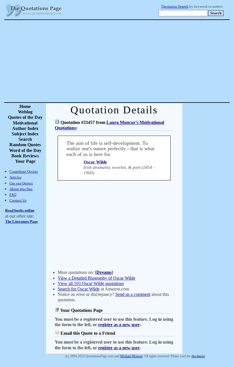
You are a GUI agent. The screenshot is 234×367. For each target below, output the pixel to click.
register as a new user (119, 324)
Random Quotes (25, 144)
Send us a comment (132, 294)
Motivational (25, 123)
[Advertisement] (137, 61)
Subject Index (25, 133)
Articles (15, 177)
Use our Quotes (21, 183)
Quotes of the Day (25, 117)
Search (25, 139)
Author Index (25, 128)
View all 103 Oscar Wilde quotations (91, 283)
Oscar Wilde (95, 162)
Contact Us (18, 200)
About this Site (21, 189)
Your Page (25, 161)
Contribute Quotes (23, 171)
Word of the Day (25, 150)
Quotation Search (175, 7)
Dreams (104, 272)
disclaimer (198, 356)
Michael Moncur (131, 356)
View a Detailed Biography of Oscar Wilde (96, 278)
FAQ (12, 194)
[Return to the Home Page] (33, 17)
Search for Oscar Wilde (79, 288)
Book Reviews (25, 155)
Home (25, 106)
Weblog (25, 111)
